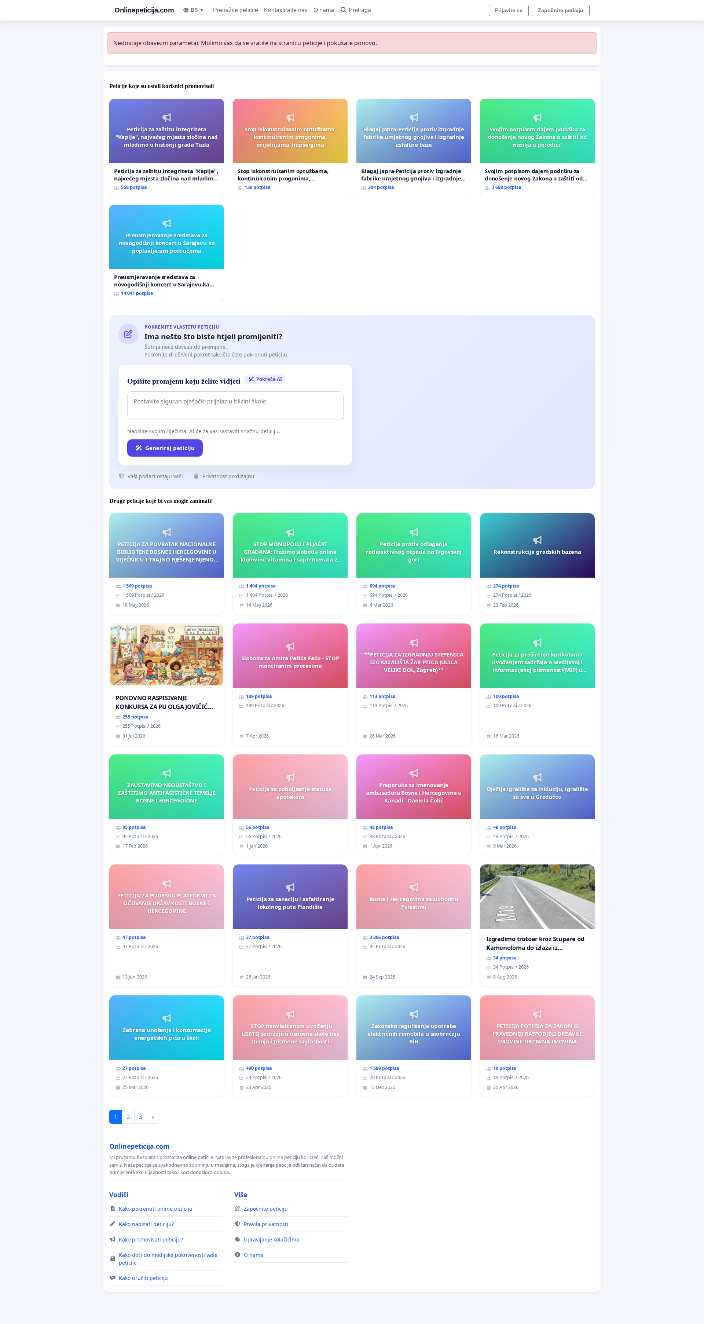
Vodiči (118, 1194)
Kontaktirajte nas (286, 10)
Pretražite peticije (235, 10)
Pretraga (360, 10)
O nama (324, 10)
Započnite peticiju (560, 10)
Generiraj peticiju (170, 447)
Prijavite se (508, 10)
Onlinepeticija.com (144, 10)
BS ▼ (197, 10)
